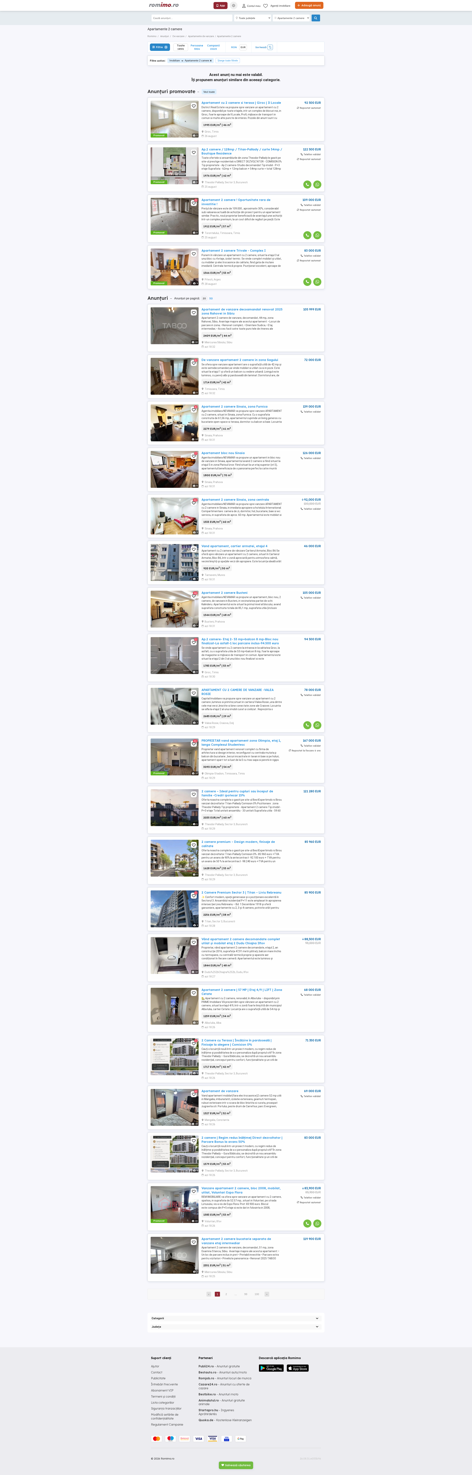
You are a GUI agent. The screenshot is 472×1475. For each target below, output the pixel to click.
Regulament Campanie (167, 1424)
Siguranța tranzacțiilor (166, 1408)
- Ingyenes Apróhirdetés (216, 1412)
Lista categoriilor (162, 1402)
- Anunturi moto (218, 1394)
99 (245, 1294)
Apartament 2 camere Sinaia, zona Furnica (235, 406)
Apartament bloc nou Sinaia (223, 453)
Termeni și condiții (163, 1396)
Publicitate (158, 1378)
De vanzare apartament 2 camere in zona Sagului (240, 360)
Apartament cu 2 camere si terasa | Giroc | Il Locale (241, 103)
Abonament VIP (162, 1390)
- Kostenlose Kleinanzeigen (225, 1420)
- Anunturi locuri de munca (225, 1378)
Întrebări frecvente (164, 1384)
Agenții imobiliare (280, 5)
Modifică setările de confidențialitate (164, 1416)
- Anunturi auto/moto (223, 1372)
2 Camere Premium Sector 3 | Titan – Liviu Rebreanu (241, 892)
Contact (156, 1372)
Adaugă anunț (311, 5)
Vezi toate (209, 91)
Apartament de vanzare (220, 1091)
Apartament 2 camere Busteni (225, 593)
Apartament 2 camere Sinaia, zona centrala (235, 499)
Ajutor (155, 1366)
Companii (213, 47)
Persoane (197, 47)
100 (257, 1294)
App (222, 5)
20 (204, 298)
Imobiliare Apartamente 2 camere (189, 60)
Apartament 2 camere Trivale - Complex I (234, 250)
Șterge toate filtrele (228, 60)
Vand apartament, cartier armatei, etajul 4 (235, 546)
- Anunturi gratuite (219, 1366)
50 (211, 298)
